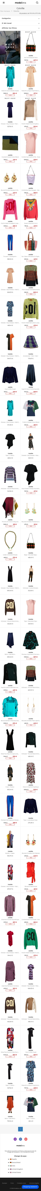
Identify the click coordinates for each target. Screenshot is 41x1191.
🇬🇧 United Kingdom (16, 1169)
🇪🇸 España (13, 1159)
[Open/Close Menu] (4, 2)
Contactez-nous (21, 1183)
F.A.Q (12, 1183)
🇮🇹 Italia (12, 1166)
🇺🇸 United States (15, 1172)
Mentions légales (34, 1183)
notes (31, 1152)
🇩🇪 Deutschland (15, 1162)
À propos (4, 1183)
